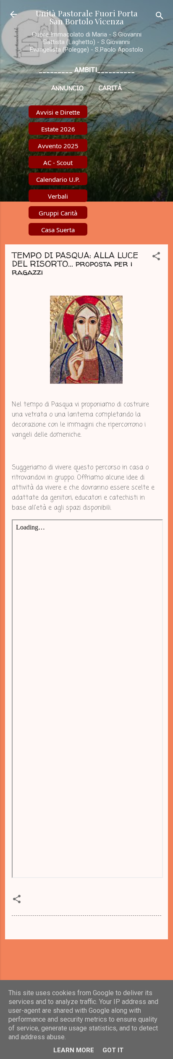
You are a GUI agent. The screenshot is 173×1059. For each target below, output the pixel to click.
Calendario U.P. (58, 179)
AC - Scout (58, 162)
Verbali (58, 196)
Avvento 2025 (58, 146)
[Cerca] (160, 17)
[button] (156, 257)
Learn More (73, 1050)
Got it (112, 1050)
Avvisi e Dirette (58, 112)
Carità (110, 88)
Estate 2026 (58, 129)
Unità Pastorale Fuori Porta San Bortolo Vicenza (87, 17)
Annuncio (67, 88)
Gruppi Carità (58, 213)
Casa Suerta (58, 229)
